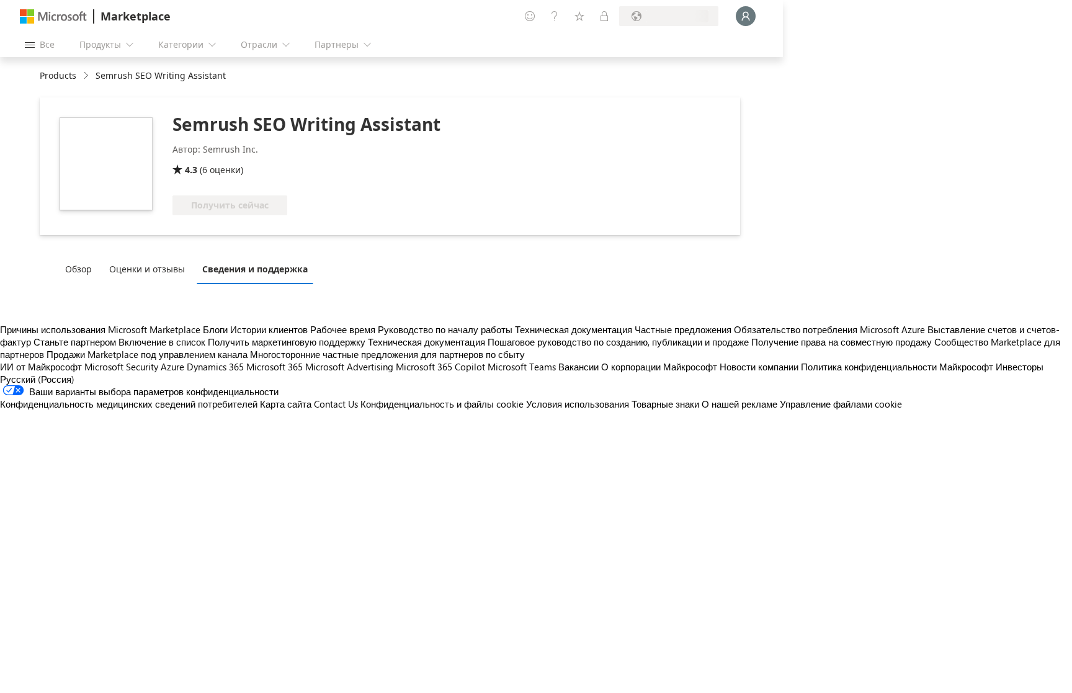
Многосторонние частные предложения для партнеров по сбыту (387, 354)
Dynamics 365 (215, 366)
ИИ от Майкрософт (41, 366)
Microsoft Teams (522, 366)
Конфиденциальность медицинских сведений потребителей (128, 404)
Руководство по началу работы (445, 329)
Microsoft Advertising (349, 366)
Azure (172, 366)
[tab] (82, 268)
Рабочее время (342, 329)
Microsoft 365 (274, 366)
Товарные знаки (665, 404)
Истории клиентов (269, 329)
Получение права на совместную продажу (841, 342)
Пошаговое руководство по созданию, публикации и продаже (618, 342)
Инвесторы (1019, 366)
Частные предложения (683, 329)
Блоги (215, 329)
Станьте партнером (75, 342)
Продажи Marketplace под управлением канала (147, 354)
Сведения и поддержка (255, 269)
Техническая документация (573, 329)
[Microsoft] (53, 16)
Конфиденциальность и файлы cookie (442, 404)
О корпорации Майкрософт (659, 366)
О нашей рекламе (739, 404)
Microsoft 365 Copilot (440, 366)
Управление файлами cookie (841, 404)
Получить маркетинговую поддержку (286, 342)
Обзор (78, 269)
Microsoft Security (121, 366)
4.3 (191, 170)
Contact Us (336, 404)
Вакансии (578, 366)
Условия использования (577, 404)
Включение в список (161, 342)
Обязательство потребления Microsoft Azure (830, 329)
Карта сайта (285, 404)
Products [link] (58, 75)
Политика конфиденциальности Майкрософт (897, 366)
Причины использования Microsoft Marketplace (100, 329)
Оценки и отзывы (147, 269)
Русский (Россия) (37, 379)
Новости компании (759, 366)
